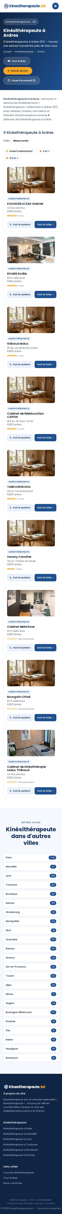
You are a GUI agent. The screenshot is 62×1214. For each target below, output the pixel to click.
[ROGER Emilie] (31, 250)
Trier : (7, 140)
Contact (50, 1203)
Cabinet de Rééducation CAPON (25, 415)
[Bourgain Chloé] (31, 673)
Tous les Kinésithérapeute (18, 1172)
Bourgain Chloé (18, 697)
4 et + (46, 151)
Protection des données (20, 1203)
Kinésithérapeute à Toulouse (20, 1144)
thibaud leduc (17, 343)
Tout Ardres (18, 61)
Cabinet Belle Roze (21, 627)
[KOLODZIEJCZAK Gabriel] (31, 180)
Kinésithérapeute (24, 51)
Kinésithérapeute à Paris (17, 1128)
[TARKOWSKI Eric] (31, 463)
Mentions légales (19, 1199)
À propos (40, 1203)
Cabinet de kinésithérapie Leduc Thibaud (26, 768)
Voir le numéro (21, 224)
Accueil (7, 51)
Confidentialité (43, 1199)
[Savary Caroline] (31, 533)
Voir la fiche (44, 224)
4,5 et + (13, 158)
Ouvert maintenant (21, 151)
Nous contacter (12, 1183)
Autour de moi (19, 70)
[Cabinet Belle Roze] (31, 603)
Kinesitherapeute (27, 6)
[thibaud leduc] (31, 320)
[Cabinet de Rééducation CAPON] (31, 390)
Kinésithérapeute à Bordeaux (20, 1149)
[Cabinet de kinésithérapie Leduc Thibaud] (31, 743)
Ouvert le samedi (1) (23, 80)
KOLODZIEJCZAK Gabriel (25, 204)
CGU (31, 1199)
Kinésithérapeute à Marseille (20, 1133)
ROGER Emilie (17, 274)
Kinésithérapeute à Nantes (19, 1155)
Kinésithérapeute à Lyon (17, 1139)
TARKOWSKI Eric (19, 487)
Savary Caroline (19, 557)
